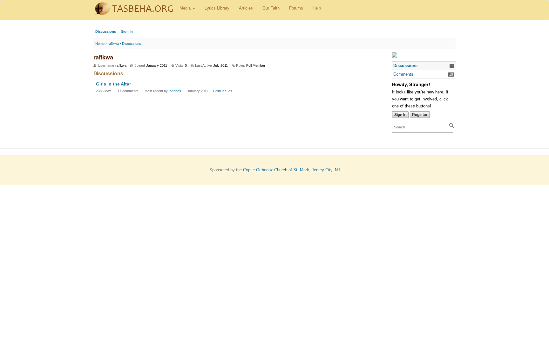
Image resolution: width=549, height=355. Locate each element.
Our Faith (271, 8)
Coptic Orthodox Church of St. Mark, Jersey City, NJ (291, 169)
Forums (296, 8)
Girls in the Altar (113, 83)
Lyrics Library (217, 8)
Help (317, 8)
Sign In (127, 31)
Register (420, 115)
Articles (246, 8)
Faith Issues (222, 91)
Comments (403, 74)
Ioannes (175, 91)
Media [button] (186, 8)
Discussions (105, 31)
